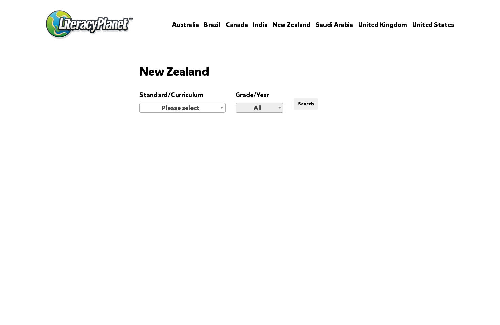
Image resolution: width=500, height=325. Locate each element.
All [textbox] (258, 108)
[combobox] (182, 108)
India (260, 24)
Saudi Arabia (334, 24)
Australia (185, 24)
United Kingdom (382, 24)
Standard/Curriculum (171, 94)
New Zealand (292, 24)
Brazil (212, 24)
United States (433, 24)
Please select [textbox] (181, 108)
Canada (237, 24)
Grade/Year (252, 94)
